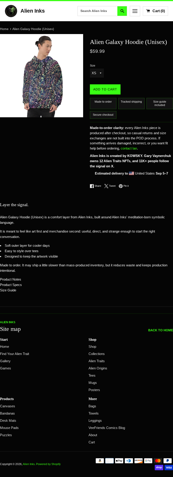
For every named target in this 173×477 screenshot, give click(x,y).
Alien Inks (29, 464)
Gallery (5, 361)
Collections (97, 354)
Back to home (160, 330)
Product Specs (11, 285)
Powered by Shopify (48, 464)
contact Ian (129, 148)
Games (5, 368)
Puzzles (6, 435)
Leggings (95, 420)
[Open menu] (135, 11)
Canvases (7, 406)
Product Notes (10, 279)
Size (92, 65)
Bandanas (7, 413)
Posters (94, 390)
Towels (94, 413)
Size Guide (8, 290)
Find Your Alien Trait (14, 354)
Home (4, 346)
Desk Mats (8, 420)
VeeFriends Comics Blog (107, 428)
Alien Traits (97, 361)
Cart (92, 442)
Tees (92, 375)
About (93, 435)
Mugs (93, 383)
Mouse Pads (9, 428)
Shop (92, 346)
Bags (92, 406)
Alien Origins (98, 368)
